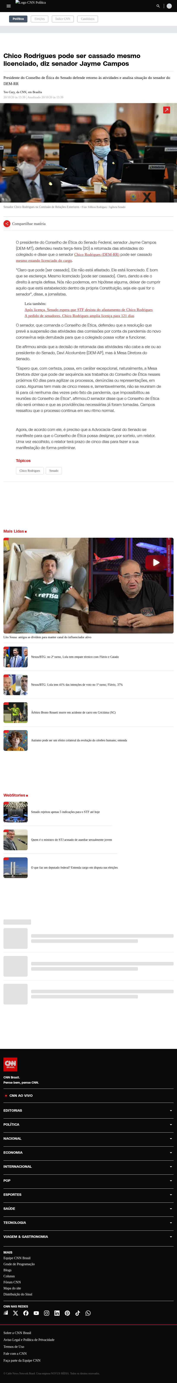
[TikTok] (77, 1313)
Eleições (40, 18)
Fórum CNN (12, 1282)
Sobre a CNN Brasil (17, 1333)
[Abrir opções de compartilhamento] (6, 223)
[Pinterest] (67, 1313)
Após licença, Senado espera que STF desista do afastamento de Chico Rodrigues (89, 310)
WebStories (14, 795)
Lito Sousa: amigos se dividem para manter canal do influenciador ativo (47, 637)
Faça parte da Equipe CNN (22, 1360)
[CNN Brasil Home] (39, 6)
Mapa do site (12, 1288)
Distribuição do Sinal (17, 1294)
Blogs (7, 1270)
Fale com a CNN (15, 1353)
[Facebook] (25, 1313)
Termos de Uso (13, 1346)
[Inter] (5, 1313)
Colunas (9, 1276)
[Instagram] (46, 1313)
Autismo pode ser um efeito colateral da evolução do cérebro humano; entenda (79, 740)
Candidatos (87, 18)
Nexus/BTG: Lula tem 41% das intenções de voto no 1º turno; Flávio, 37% (77, 684)
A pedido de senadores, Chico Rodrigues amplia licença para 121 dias (79, 316)
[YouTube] (36, 1313)
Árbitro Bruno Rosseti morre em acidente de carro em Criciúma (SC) (73, 712)
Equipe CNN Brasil (16, 1258)
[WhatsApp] (88, 1313)
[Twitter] (15, 1313)
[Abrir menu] (8, 6)
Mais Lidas (13, 531)
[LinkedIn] (57, 1313)
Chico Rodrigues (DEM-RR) (96, 254)
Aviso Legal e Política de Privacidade (28, 1340)
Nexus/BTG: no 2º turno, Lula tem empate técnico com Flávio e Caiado (75, 656)
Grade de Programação (19, 1264)
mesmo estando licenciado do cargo (44, 260)
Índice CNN (62, 18)
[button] (88, 158)
